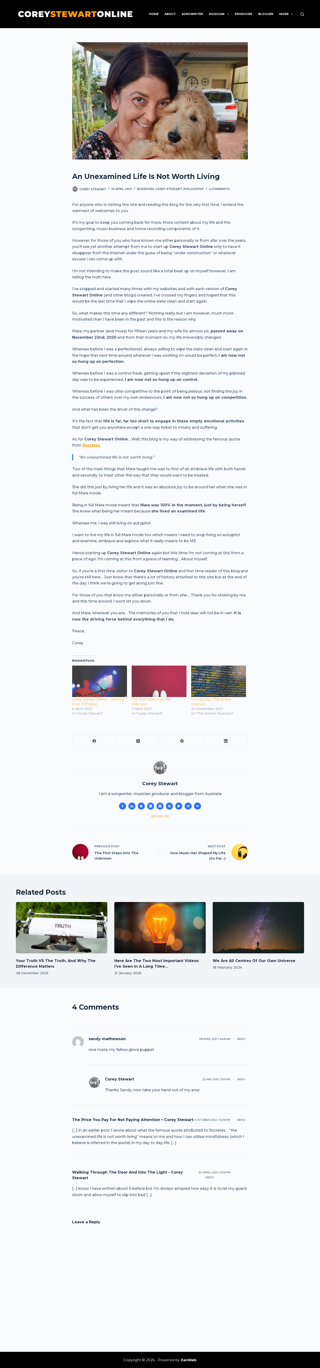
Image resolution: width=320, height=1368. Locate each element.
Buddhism (145, 189)
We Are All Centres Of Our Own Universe (254, 961)
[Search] (302, 14)
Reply (241, 1039)
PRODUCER (243, 14)
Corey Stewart (168, 189)
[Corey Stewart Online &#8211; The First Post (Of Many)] (99, 681)
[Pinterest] (182, 741)
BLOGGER (265, 14)
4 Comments (219, 189)
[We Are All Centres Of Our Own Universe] (258, 927)
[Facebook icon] (122, 806)
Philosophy (193, 189)
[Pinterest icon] (169, 806)
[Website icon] (141, 806)
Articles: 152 (160, 816)
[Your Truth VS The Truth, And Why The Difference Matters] (61, 927)
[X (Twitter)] (138, 741)
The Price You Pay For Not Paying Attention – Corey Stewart (132, 1120)
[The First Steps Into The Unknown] (159, 681)
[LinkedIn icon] (131, 806)
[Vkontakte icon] (197, 806)
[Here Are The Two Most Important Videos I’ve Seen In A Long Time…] (160, 927)
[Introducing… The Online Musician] (218, 681)
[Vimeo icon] (188, 806)
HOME (154, 14)
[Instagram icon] (160, 806)
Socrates (91, 445)
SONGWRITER (192, 14)
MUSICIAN (216, 14)
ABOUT (170, 14)
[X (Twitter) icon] (150, 806)
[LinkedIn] (226, 741)
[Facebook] (94, 741)
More (284, 14)
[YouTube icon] (178, 806)
